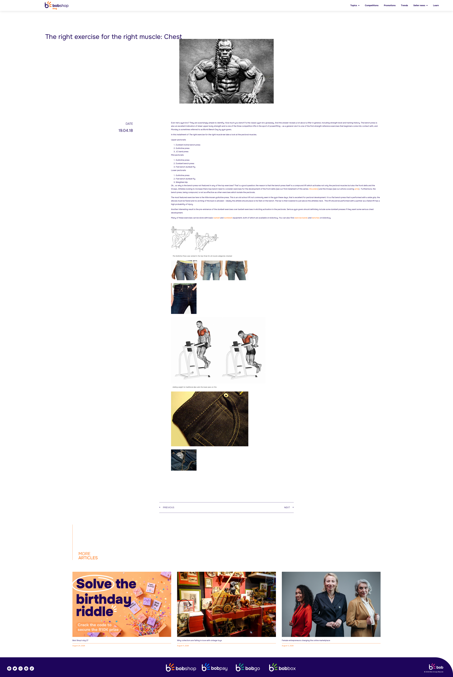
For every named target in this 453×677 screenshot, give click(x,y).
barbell (217, 218)
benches (315, 218)
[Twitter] (15, 668)
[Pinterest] (26, 668)
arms (357, 189)
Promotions (390, 5)
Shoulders (313, 189)
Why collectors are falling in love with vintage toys (199, 640)
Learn (436, 5)
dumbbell (228, 218)
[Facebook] (9, 668)
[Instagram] (20, 668)
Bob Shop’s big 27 (80, 640)
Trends (404, 5)
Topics (353, 5)
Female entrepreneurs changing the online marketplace (306, 640)
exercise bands (301, 218)
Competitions (371, 5)
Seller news (419, 5)
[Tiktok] (32, 668)
